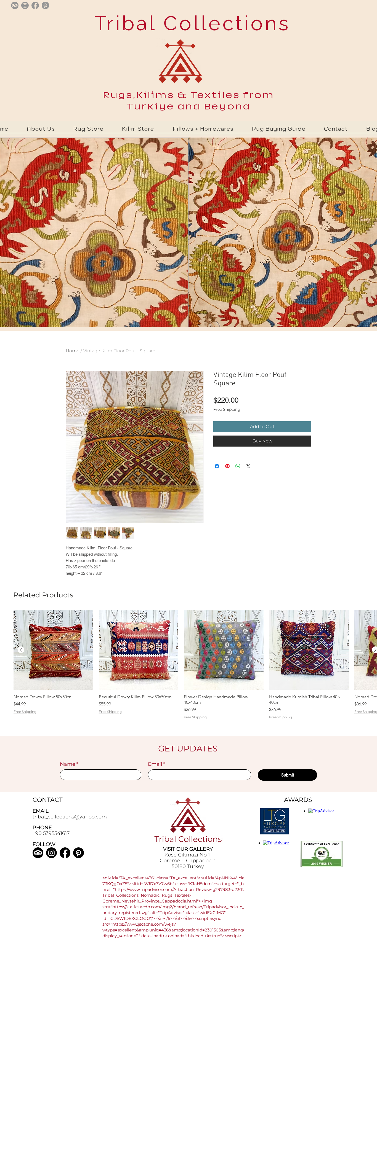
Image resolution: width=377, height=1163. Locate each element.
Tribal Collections (189, 23)
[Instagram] (51, 852)
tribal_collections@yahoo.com (70, 817)
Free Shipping (226, 409)
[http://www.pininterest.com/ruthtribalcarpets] (45, 5)
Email (156, 764)
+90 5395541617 (51, 833)
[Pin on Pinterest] (227, 466)
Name (69, 764)
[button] (88, 128)
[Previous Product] (21, 649)
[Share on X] (248, 466)
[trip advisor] (14, 5)
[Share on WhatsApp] (238, 466)
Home (72, 350)
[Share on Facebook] (217, 466)
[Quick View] (53, 650)
